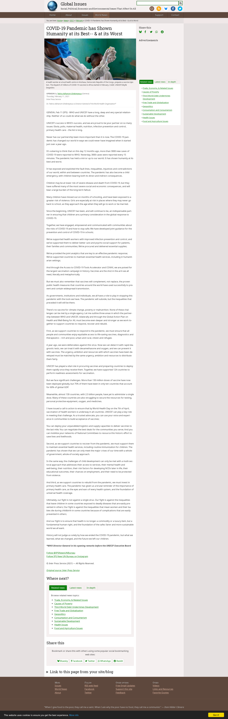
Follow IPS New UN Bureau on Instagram (67, 556)
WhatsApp (105, 660)
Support (159, 14)
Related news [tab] (58, 587)
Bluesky (64, 660)
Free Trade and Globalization (68, 610)
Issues (85, 14)
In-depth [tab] (91, 587)
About (69, 14)
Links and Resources (163, 689)
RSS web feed (91, 685)
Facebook (77, 660)
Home (52, 14)
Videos (156, 685)
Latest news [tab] (76, 587)
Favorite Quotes (161, 692)
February (79, 20)
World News (101, 14)
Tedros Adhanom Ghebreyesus (69, 93)
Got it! (216, 714)
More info (74, 715)
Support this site (124, 689)
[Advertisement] (160, 58)
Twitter (91, 660)
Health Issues (61, 624)
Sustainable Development (67, 621)
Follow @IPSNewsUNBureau (60, 552)
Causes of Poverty (63, 603)
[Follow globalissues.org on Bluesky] (165, 8)
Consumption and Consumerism (70, 617)
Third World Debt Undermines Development (76, 606)
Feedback (120, 692)
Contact (175, 14)
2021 (72, 20)
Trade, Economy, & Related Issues (71, 599)
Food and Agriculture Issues (68, 628)
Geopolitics (60, 614)
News (66, 20)
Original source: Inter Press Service (63, 570)
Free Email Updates (125, 685)
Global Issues (74, 4)
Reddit (119, 660)
